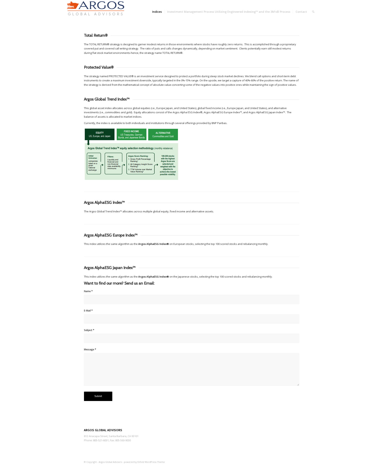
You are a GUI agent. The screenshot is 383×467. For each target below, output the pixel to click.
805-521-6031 (101, 440)
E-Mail (88, 310)
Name (88, 291)
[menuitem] (157, 12)
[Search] (313, 12)
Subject (89, 330)
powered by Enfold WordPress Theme (144, 461)
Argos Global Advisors (110, 461)
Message (90, 349)
